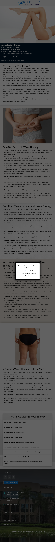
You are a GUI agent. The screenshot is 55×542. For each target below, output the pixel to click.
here (26, 270)
